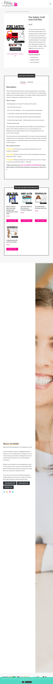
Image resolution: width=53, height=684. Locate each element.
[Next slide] (21, 45)
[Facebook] (4, 492)
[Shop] (12, 492)
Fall (15, 55)
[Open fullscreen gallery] (23, 41)
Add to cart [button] (12, 220)
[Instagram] (6, 492)
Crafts (8, 53)
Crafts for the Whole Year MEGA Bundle (30, 165)
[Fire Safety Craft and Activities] (15, 34)
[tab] (13, 41)
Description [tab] (23, 82)
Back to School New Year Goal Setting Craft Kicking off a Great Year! (12, 210)
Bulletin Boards (14, 53)
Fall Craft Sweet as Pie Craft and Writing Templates (26, 208)
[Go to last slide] (9, 45)
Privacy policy (28, 682)
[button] (12, 45)
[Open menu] (50, 4)
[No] (51, 680)
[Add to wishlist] (25, 16)
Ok (23, 682)
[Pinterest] (9, 492)
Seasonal (21, 53)
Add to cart (33, 51)
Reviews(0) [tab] (30, 82)
